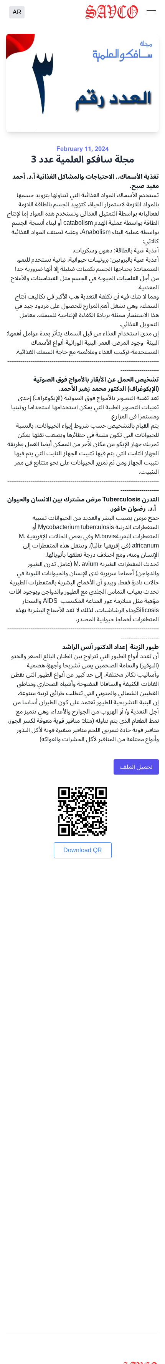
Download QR (82, 850)
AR (17, 12)
